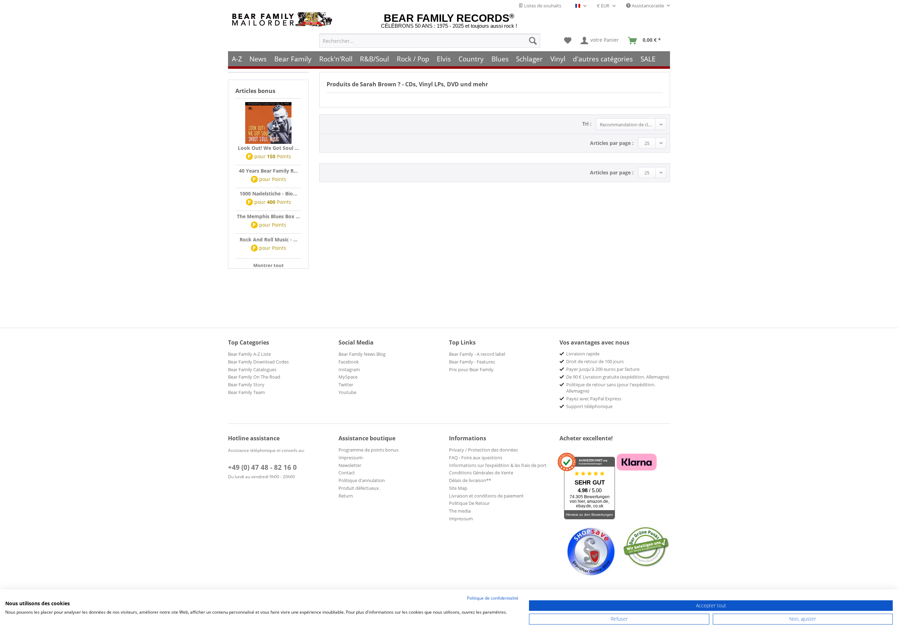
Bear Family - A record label (477, 354)
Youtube (347, 392)
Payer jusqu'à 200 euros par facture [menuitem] (602, 369)
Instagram (349, 369)
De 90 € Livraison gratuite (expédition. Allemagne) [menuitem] (617, 377)
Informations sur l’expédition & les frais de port (498, 465)
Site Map (458, 488)
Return (346, 496)
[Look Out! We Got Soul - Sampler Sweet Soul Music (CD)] (268, 123)
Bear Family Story (246, 384)
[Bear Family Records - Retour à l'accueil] (283, 19)
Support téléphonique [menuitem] (589, 406)
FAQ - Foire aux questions (475, 457)
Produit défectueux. (359, 488)
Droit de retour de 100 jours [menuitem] (595, 361)
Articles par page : (612, 143)
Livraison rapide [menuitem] (582, 354)
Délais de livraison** (470, 480)
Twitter (346, 384)
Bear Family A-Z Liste (249, 354)
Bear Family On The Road (254, 377)
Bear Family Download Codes (258, 362)
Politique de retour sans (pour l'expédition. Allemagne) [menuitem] (610, 387)
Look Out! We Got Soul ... (268, 148)
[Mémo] (568, 41)
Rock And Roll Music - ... (268, 239)
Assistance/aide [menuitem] (648, 5)
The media (460, 511)
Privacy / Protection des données (483, 450)
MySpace (348, 377)
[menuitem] (429, 41)
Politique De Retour (469, 503)
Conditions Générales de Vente (481, 472)
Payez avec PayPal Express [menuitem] (593, 398)
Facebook (349, 362)
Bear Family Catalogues (252, 369)
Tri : (586, 123)
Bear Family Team (246, 392)
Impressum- (351, 457)
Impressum (461, 518)
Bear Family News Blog (362, 354)
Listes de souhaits (542, 5)
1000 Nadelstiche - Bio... (268, 193)
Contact (347, 472)
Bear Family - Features (472, 362)
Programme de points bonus (368, 450)
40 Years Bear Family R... (268, 170)
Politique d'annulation (362, 480)
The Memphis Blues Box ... (268, 216)
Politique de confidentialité (492, 598)
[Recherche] (532, 41)
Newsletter (350, 465)
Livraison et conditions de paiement (486, 496)
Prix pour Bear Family (471, 369)
